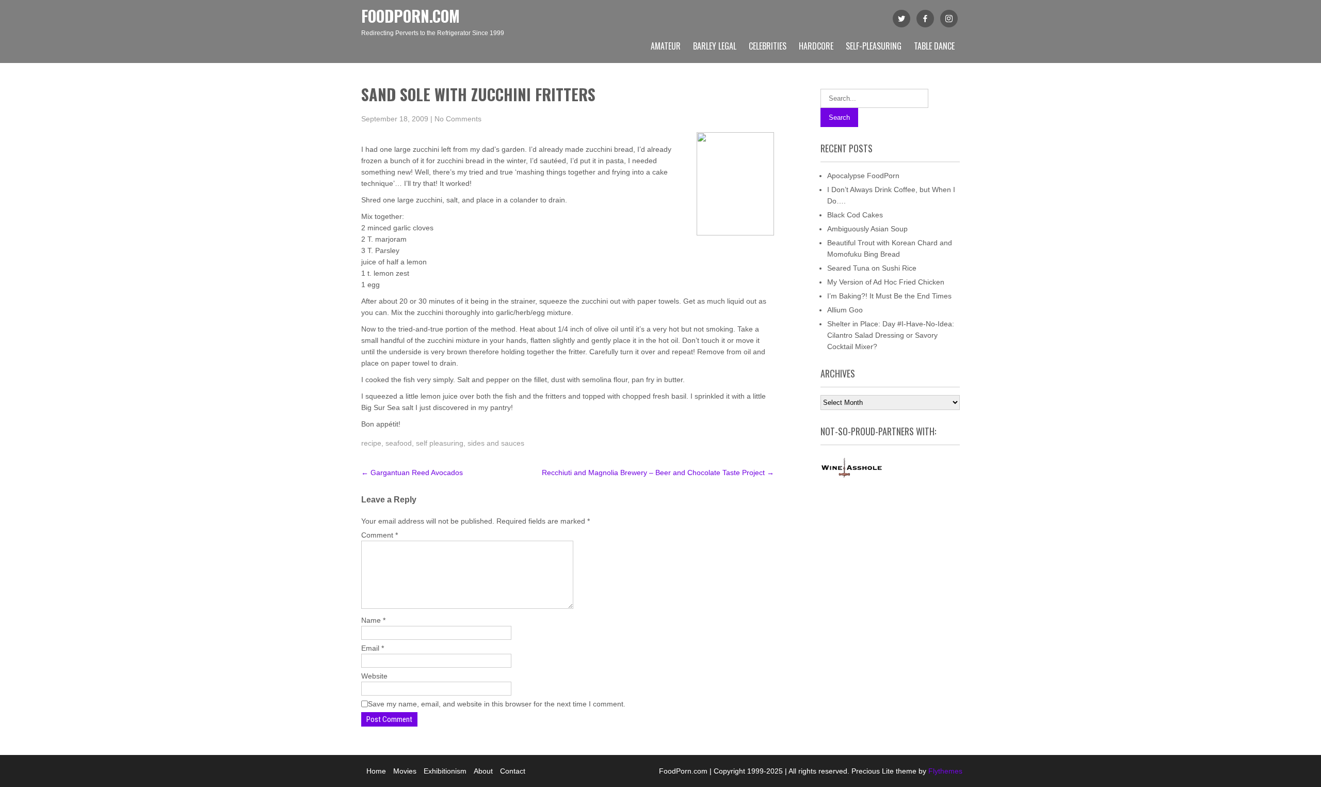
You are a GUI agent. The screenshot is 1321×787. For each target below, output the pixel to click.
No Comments (457, 119)
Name (373, 620)
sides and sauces (496, 443)
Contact (512, 771)
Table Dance (934, 46)
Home (376, 771)
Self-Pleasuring (873, 46)
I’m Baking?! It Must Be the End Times (889, 296)
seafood (398, 443)
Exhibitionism (445, 771)
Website (374, 676)
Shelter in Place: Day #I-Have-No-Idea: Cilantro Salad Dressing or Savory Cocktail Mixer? (890, 335)
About (483, 771)
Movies (404, 771)
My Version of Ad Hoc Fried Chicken (885, 282)
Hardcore (816, 46)
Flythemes (944, 771)
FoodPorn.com (410, 15)
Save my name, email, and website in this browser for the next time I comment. (496, 704)
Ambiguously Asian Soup (867, 229)
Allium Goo (845, 310)
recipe (371, 443)
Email (372, 648)
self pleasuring (439, 443)
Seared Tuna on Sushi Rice (871, 268)
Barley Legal (714, 46)
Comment (379, 535)
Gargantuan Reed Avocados (412, 472)
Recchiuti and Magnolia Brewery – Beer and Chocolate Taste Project (658, 472)
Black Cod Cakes (855, 215)
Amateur (666, 46)
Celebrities (767, 46)
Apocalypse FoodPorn (863, 175)
